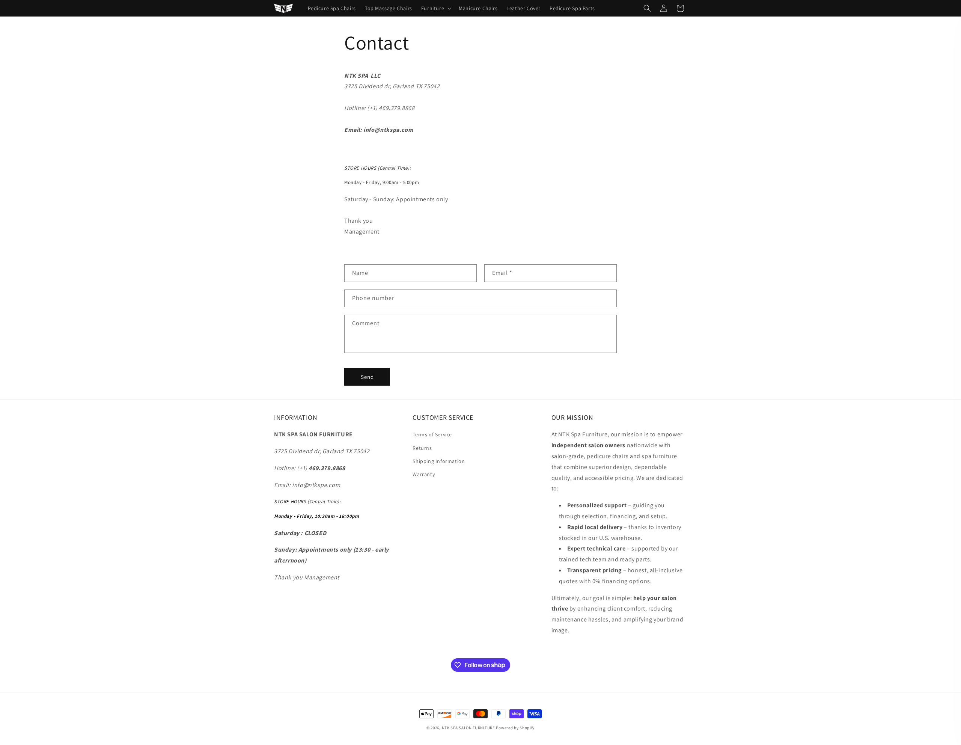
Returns (422, 448)
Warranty (424, 474)
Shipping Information (439, 461)
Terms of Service (432, 434)
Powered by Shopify (515, 727)
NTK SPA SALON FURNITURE (468, 727)
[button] (435, 8)
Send (367, 376)
